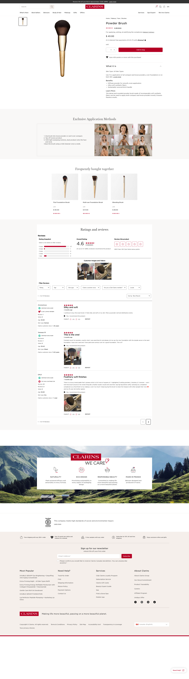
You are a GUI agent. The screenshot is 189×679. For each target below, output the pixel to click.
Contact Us (62, 593)
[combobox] (151, 624)
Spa (97, 590)
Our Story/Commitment (142, 580)
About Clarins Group (141, 575)
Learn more (117, 77)
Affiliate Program (140, 593)
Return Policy (63, 586)
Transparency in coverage (112, 624)
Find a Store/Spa (102, 593)
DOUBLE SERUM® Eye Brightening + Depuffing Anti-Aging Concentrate (37, 576)
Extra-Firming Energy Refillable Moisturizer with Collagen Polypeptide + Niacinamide (37, 586)
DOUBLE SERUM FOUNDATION (31, 594)
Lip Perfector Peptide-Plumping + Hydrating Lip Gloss (37, 598)
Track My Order (63, 575)
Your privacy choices (27, 628)
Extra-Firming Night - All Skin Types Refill (35, 581)
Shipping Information (65, 583)
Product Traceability (141, 584)
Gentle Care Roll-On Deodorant (31, 590)
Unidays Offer (139, 597)
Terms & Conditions (58, 624)
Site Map (83, 624)
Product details (148, 32)
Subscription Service (103, 579)
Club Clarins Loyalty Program (106, 575)
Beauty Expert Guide (103, 586)
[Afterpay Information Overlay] (145, 40)
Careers (137, 589)
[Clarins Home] (95, 6)
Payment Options (64, 590)
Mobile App (100, 597)
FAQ (59, 579)
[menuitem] (156, 7)
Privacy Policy (72, 624)
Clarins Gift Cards (102, 583)
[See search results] (52, 7)
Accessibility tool (94, 624)
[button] (23, 21)
